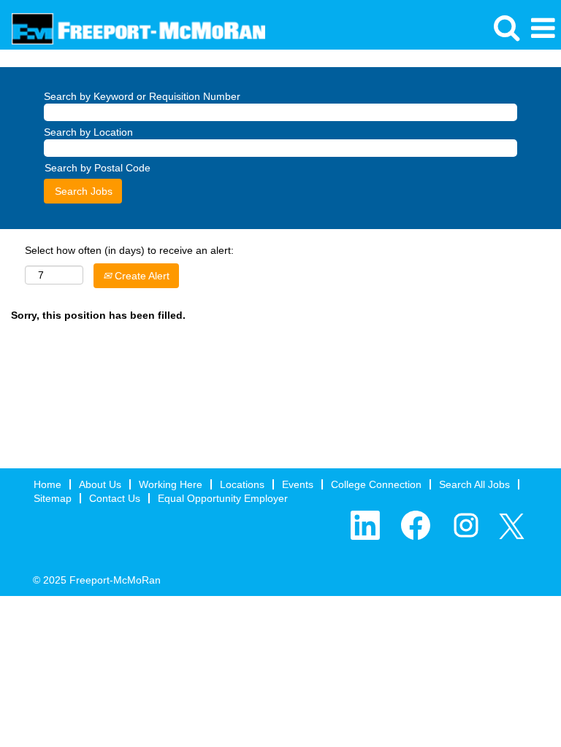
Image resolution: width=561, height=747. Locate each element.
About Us (100, 484)
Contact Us (114, 498)
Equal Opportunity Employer (223, 498)
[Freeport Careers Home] (133, 27)
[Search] (506, 27)
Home (47, 484)
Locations (242, 484)
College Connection (376, 484)
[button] (542, 28)
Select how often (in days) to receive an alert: (129, 250)
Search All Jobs (474, 484)
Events (297, 484)
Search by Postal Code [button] (97, 168)
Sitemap (53, 498)
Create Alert (140, 276)
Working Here (170, 484)
